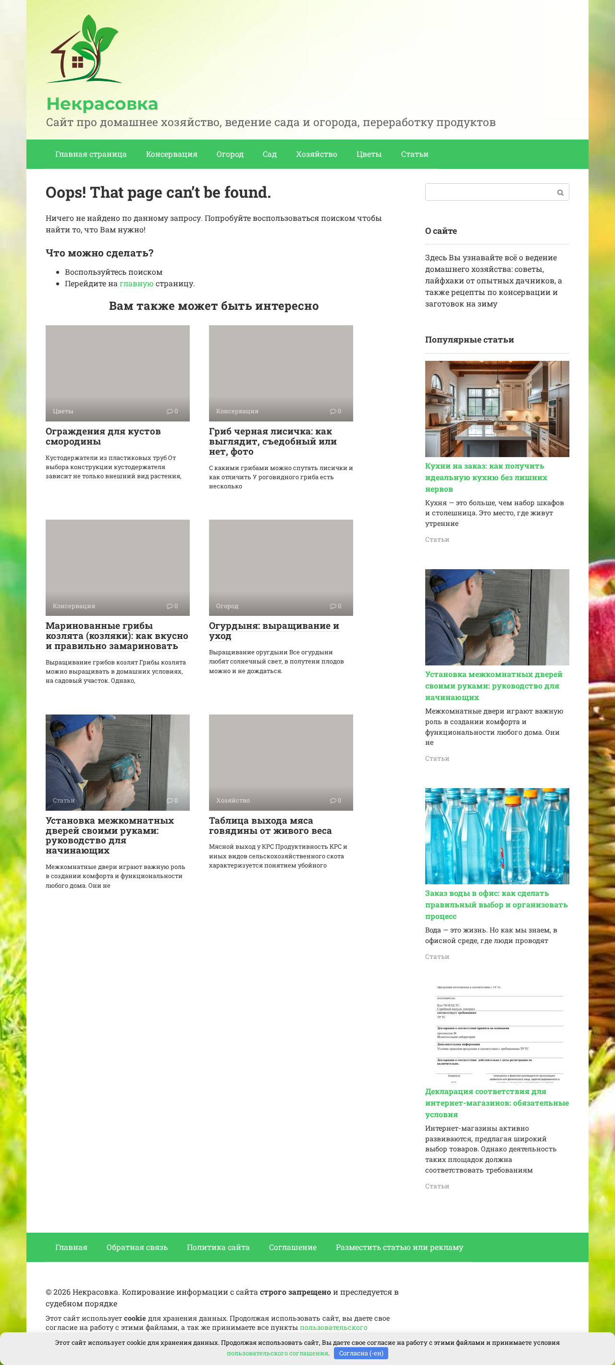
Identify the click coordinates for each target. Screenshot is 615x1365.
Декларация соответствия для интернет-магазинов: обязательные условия (497, 1102)
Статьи (415, 154)
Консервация (171, 154)
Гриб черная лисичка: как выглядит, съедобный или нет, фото (273, 441)
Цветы (369, 154)
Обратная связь (137, 1247)
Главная (71, 1247)
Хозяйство (316, 154)
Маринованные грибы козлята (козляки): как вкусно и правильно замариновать (117, 635)
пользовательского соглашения (277, 1353)
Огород (230, 154)
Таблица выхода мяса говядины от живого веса (270, 825)
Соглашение (293, 1247)
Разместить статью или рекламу (399, 1247)
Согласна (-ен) (361, 1353)
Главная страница (91, 154)
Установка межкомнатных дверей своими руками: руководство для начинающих (110, 835)
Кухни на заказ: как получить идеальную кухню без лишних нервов (486, 477)
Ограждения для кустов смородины (103, 436)
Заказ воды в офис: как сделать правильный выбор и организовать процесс (496, 904)
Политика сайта (218, 1247)
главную (137, 283)
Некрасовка (102, 103)
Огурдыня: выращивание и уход (274, 630)
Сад (270, 154)
